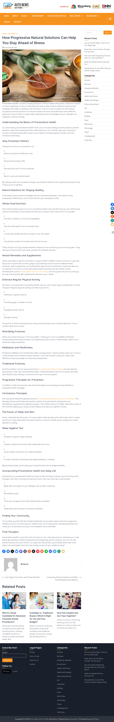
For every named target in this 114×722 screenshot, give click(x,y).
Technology (91, 16)
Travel (7, 22)
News (86, 120)
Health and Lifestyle (56, 16)
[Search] (110, 19)
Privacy (32, 652)
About (15, 16)
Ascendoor (73, 719)
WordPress (94, 719)
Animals (87, 80)
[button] (4, 551)
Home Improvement (91, 104)
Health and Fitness (91, 96)
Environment (38, 16)
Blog (24, 16)
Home (6, 16)
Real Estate (75, 16)
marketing (88, 112)
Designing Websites (91, 88)
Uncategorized (89, 136)
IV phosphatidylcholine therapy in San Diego (56, 399)
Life (85, 108)
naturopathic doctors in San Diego (34, 271)
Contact (17, 22)
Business (87, 84)
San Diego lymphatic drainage (50, 369)
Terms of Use (34, 656)
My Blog (87, 116)
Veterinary (88, 140)
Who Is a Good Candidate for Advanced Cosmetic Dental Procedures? (13, 617)
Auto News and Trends (39, 719)
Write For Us (34, 660)
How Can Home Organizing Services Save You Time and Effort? (94, 667)
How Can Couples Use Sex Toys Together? (67, 614)
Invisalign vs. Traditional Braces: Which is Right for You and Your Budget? (41, 617)
